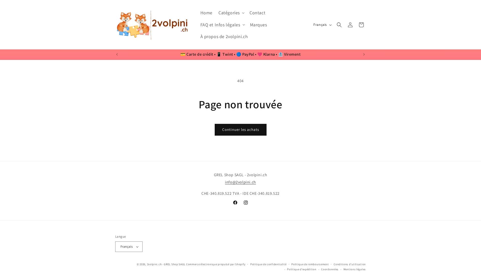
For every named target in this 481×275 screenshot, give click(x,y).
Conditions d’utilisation (350, 264)
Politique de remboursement (310, 264)
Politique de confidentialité (268, 264)
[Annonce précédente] (117, 54)
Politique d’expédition (301, 269)
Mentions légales (354, 269)
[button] (231, 13)
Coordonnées (329, 269)
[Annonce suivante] (364, 54)
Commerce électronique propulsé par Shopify (215, 264)
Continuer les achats (240, 129)
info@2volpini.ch (240, 182)
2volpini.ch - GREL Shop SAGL (166, 264)
